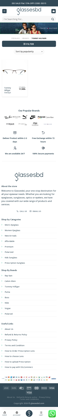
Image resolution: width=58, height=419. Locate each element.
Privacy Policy (11, 340)
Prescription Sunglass (15, 263)
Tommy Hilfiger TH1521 (7, 90)
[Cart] (53, 11)
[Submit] (52, 19)
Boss (7, 297)
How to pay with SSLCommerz (19, 367)
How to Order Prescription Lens (20, 351)
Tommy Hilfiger (12, 286)
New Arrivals (10, 235)
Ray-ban (8, 275)
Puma (7, 292)
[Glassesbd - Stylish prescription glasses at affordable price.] (29, 11)
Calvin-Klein (10, 281)
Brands (25, 38)
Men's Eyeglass (12, 225)
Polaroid (9, 314)
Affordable (9, 241)
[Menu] (4, 11)
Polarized (9, 252)
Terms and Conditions (29, 399)
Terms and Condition (14, 345)
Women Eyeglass (12, 230)
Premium (9, 246)
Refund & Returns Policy (16, 334)
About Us (9, 329)
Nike (7, 303)
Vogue (8, 308)
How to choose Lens (14, 356)
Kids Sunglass (11, 257)
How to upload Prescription (17, 361)
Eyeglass (16, 38)
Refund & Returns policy (27, 397)
